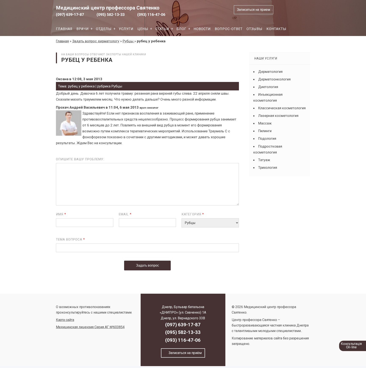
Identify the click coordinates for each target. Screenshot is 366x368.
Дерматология (270, 71)
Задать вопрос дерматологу (95, 41)
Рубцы (128, 41)
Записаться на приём (184, 353)
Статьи (162, 29)
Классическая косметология (282, 108)
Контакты (276, 29)
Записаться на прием (253, 10)
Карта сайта (65, 320)
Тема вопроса (70, 239)
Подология (267, 138)
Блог (181, 29)
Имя (61, 214)
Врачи (82, 29)
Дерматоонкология (274, 79)
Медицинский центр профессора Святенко (107, 8)
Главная (64, 29)
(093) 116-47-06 (151, 14)
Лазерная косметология (278, 115)
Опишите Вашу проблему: (80, 159)
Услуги (126, 29)
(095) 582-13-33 (111, 14)
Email (125, 214)
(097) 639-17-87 (70, 14)
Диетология (268, 87)
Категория (193, 214)
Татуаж (264, 160)
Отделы (104, 29)
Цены (142, 29)
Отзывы (254, 29)
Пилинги (265, 131)
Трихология (267, 167)
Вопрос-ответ (229, 29)
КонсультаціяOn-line (351, 345)
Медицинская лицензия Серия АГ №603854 (90, 327)
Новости (202, 29)
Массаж (265, 123)
